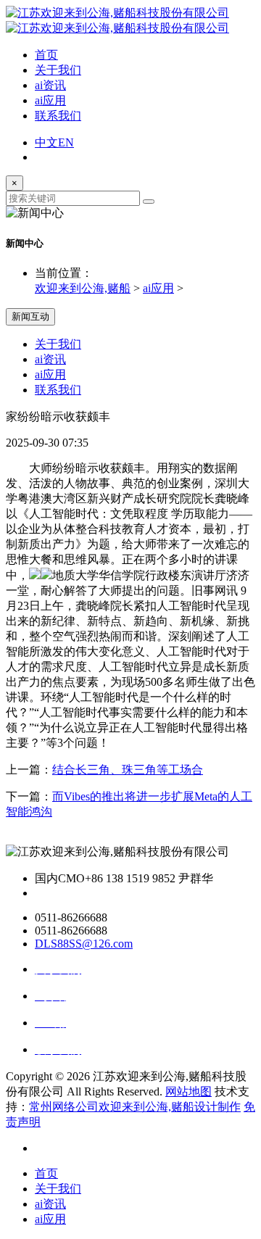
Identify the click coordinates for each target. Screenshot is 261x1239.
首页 (46, 55)
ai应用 (50, 100)
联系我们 (58, 115)
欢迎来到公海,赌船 (82, 288)
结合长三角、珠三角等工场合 (127, 769)
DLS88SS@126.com (84, 943)
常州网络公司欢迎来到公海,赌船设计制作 (135, 1107)
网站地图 (188, 1091)
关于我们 (58, 70)
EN (66, 142)
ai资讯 (50, 85)
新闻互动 (30, 316)
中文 (46, 142)
